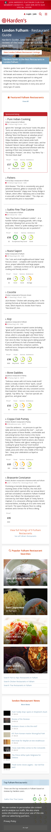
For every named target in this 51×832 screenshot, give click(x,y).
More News (25, 705)
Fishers (11, 177)
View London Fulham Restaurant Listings (22, 52)
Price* (8, 160)
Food (15, 160)
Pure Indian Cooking (18, 119)
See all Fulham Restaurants (25, 536)
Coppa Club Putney (18, 419)
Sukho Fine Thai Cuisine (20, 209)
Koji (9, 319)
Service (22, 160)
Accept (25, 827)
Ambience (30, 160)
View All (26, 101)
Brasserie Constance (19, 477)
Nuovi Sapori (14, 251)
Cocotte (11, 292)
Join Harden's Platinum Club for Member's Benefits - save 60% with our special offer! (24, 5)
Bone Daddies (15, 372)
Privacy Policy (10, 821)
